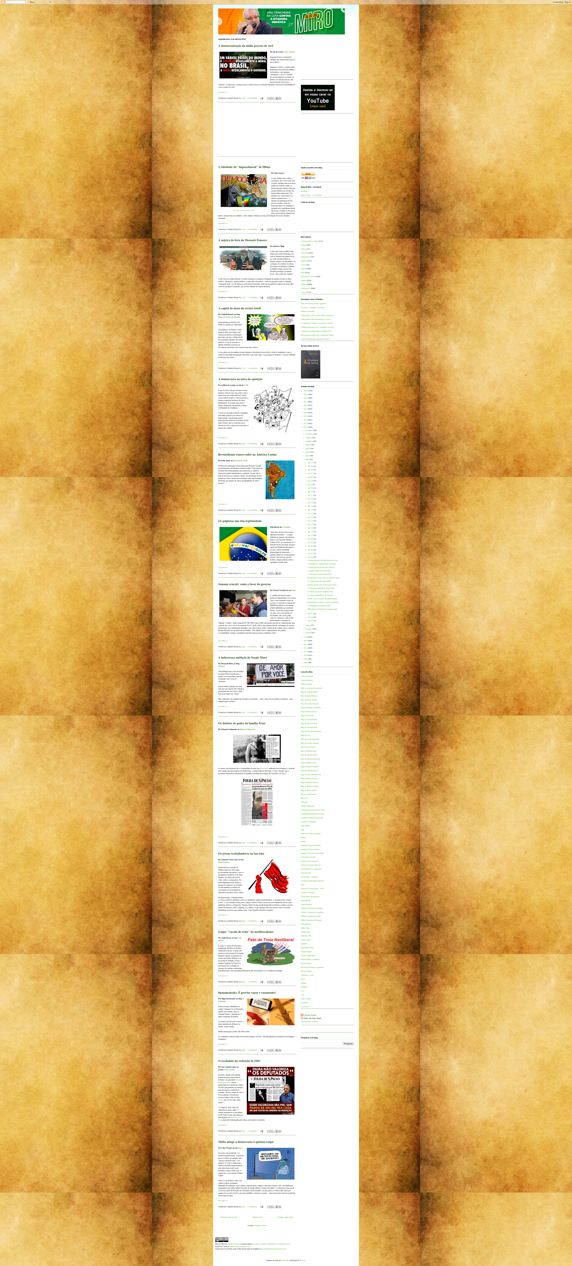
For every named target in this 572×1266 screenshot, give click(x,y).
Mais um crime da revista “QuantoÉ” (314, 303)
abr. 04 (310, 557)
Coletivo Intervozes (308, 806)
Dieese (303, 837)
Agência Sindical (307, 680)
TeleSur (303, 983)
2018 (306, 420)
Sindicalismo (305, 288)
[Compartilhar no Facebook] (277, 98)
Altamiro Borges (310, 1015)
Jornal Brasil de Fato (308, 857)
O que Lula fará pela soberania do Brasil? (315, 339)
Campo (303, 245)
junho (308, 452)
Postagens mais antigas (285, 1217)
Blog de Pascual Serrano (309, 770)
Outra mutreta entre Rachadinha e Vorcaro (315, 319)
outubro (309, 437)
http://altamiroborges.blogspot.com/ (273, 1249)
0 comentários (252, 98)
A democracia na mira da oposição (240, 379)
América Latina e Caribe (309, 241)
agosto (308, 444)
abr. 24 (310, 484)
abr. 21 (310, 495)
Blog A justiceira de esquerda (311, 688)
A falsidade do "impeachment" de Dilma (244, 167)
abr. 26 (310, 477)
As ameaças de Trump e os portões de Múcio (316, 323)
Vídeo (303, 292)
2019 (306, 416)
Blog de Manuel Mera (308, 751)
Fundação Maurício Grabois (311, 845)
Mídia (303, 268)
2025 (306, 394)
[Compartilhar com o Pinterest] (279, 98)
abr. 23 (310, 488)
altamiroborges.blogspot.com (239, 1246)
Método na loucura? (308, 311)
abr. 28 (310, 470)
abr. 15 (310, 517)
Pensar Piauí (305, 932)
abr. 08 (310, 542)
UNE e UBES (306, 998)
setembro (309, 441)
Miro (302, 272)
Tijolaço (221, 666)
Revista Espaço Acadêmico (310, 959)
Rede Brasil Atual (240, 460)
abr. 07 (310, 546)
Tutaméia (304, 987)
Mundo (303, 280)
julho (308, 448)
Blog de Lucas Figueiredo (310, 739)
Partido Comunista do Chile (310, 916)
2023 (306, 401)
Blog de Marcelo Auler (309, 755)
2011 (306, 651)
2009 (306, 659)
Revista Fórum (306, 963)
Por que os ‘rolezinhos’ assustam (312, 307)
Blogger (302, 1260)
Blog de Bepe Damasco (309, 695)
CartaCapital (229, 1069)
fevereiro (309, 629)
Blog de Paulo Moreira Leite (311, 774)
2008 (306, 662)
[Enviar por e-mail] (268, 98)
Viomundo (304, 1006)
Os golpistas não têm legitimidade (240, 521)
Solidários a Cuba (307, 975)
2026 (306, 390)
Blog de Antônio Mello (309, 692)
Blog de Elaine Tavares (309, 711)
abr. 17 (310, 509)
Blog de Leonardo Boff (309, 727)
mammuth (285, 1260)
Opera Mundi (305, 900)
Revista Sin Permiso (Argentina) (312, 967)
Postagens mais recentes (228, 1217)
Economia (304, 253)
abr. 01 (310, 620)
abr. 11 (310, 531)
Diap (302, 829)
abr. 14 (310, 520)
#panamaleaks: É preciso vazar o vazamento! (247, 992)
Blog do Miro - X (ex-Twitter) (311, 195)
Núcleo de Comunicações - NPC (312, 888)
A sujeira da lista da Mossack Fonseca (242, 240)
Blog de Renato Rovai (308, 778)
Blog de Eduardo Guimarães (311, 707)
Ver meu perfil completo (309, 1021)
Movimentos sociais (308, 276)
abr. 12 (310, 528)
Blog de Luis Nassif (308, 747)
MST (303, 884)
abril (307, 459)
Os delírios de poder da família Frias (241, 723)
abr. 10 (310, 535)
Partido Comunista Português (311, 920)
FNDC (303, 841)
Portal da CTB (306, 935)
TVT (302, 991)
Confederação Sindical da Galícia (312, 814)
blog (293, 590)
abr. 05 (310, 553)
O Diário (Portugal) (308, 892)
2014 (306, 640)
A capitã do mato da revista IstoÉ (239, 308)
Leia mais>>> (223, 92)
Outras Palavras (306, 904)
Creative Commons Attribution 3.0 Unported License (272, 1244)
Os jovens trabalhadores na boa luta (241, 853)
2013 (306, 644)
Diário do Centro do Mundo (229, 317)
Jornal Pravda (306, 873)
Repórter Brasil (306, 951)
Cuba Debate (305, 825)
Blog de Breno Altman (309, 700)
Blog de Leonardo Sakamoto (311, 731)
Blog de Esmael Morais (309, 719)
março (308, 625)
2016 (306, 427)
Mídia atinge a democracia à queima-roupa (246, 1142)
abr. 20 (310, 499)
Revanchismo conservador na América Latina (247, 454)
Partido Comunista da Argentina (312, 912)
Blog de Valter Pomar (308, 794)
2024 (306, 398)
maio (308, 455)
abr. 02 (310, 617)
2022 (306, 405)
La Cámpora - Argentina (309, 876)
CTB (246, 385)
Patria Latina (305, 928)
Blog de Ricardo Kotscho (310, 782)
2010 (306, 655)
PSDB (220, 1100)
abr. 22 (310, 491)
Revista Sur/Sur (306, 971)
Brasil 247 (304, 798)
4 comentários (252, 368)
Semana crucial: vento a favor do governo (244, 584)
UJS (302, 995)
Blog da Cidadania (247, 729)
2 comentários (252, 1050)
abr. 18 (310, 506)
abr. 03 (310, 613)
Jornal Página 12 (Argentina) (311, 869)
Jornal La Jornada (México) (310, 865)
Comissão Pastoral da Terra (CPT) (313, 810)
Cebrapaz (304, 802)
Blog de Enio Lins (307, 715)
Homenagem (305, 256)
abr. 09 (310, 539)
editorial (265, 768)
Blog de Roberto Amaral (309, 786)
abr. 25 (310, 480)
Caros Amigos (289, 52)
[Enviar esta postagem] (262, 98)
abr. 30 (310, 462)
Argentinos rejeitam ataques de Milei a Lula (316, 331)
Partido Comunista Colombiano (312, 908)
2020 (306, 412)
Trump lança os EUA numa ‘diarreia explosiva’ (317, 315)
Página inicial (257, 1217)
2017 (306, 423)
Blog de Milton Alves (308, 762)
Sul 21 (303, 979)
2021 (306, 409)
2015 (306, 637)
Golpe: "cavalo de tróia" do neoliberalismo (245, 932)
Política (303, 284)
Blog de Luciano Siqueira (310, 743)
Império (303, 261)
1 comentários (252, 297)
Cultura (303, 249)
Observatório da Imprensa (310, 896)
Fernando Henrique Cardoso (230, 1080)
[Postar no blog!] (271, 98)
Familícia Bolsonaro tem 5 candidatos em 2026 (317, 327)
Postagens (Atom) (260, 1225)
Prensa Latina (305, 940)
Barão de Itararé (306, 684)
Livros (303, 264)
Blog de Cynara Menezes (310, 703)
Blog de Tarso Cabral (308, 790)
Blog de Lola (305, 735)
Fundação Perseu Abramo (310, 849)
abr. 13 (310, 524)
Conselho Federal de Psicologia (312, 817)
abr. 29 (310, 466)
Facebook (304, 191)
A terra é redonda (307, 676)
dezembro (309, 430)
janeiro (308, 632)
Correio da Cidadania (308, 821)
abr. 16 (310, 513)
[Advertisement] (257, 131)
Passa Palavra (306, 924)
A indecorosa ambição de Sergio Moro (242, 657)
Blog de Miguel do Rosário (310, 759)
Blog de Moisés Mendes (309, 766)
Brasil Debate (223, 862)
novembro (309, 434)
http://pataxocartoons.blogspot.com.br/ (244, 210)
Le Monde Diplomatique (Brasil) (312, 880)
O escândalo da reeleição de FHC (239, 1061)
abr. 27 (310, 473)
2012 (306, 648)
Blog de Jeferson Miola (309, 723)
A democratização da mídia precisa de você (245, 46)
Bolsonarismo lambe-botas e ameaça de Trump (317, 335)
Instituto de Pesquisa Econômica (312, 853)
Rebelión (304, 943)
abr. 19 (310, 502)
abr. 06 (310, 550)
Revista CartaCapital (308, 955)
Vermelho (286, 527)
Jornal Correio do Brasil (309, 861)
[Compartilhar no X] (274, 98)
